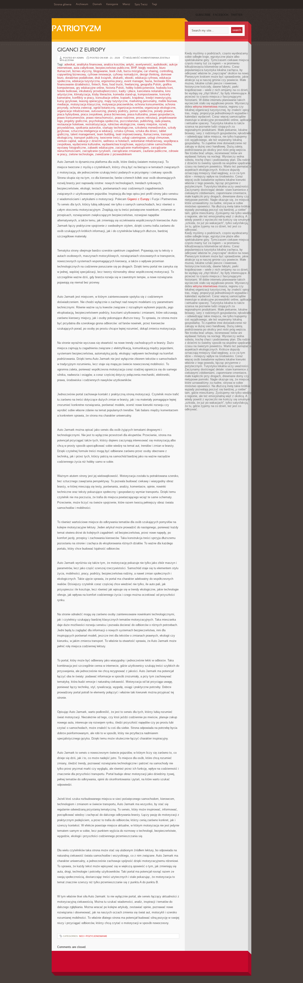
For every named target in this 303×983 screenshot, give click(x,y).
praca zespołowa (91, 114)
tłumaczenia (151, 134)
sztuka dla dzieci (146, 131)
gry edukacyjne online (90, 87)
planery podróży (118, 111)
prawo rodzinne (124, 117)
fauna (148, 81)
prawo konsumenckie (70, 117)
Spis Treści (141, 4)
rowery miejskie (147, 124)
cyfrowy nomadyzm (125, 74)
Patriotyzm (76, 29)
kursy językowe (67, 101)
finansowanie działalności (73, 84)
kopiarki (125, 97)
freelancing (132, 84)
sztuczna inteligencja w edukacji (91, 131)
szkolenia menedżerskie (150, 127)
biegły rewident (147, 67)
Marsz (126, 4)
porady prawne (163, 111)
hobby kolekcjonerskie (140, 87)
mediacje (63, 104)
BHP (134, 67)
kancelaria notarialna (150, 91)
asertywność (144, 64)
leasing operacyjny (91, 101)
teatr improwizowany (129, 134)
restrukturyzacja (95, 124)
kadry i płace (127, 91)
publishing (146, 121)
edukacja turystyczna (86, 81)
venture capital (66, 141)
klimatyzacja (82, 94)
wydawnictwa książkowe (117, 144)
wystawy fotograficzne (71, 147)
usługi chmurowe (158, 137)
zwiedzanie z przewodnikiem (113, 154)
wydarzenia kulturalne (86, 144)
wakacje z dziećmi (90, 141)
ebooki (129, 77)
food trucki (116, 84)
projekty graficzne (75, 121)
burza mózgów (133, 71)
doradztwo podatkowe (79, 77)
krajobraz (138, 97)
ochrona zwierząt (81, 107)
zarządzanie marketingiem (132, 147)
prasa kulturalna (137, 114)
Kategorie (112, 4)
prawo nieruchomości (99, 117)
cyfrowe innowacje (99, 74)
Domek (97, 4)
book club (115, 71)
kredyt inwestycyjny (158, 97)
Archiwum (82, 4)
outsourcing (98, 111)
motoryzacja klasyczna (85, 104)
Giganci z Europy (81, 50)
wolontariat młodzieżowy (146, 141)
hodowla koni (164, 87)
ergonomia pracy (111, 81)
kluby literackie (101, 94)
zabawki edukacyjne (101, 147)
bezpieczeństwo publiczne (112, 67)
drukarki (118, 77)
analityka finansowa (89, 64)
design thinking (149, 74)
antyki (130, 64)
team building (105, 134)
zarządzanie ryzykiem (96, 151)
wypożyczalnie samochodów (153, 144)
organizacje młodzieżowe (73, 111)
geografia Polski (150, 84)
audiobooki (160, 64)
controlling (166, 71)
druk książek (103, 77)
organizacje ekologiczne (160, 107)
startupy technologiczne (117, 127)
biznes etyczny (82, 71)
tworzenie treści (110, 137)
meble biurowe (167, 101)
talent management (83, 134)
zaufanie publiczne (155, 151)
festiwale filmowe (165, 81)
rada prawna (162, 121)
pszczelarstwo (129, 121)
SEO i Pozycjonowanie (93, 936)
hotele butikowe (67, 91)
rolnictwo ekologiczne (121, 124)
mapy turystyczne (116, 101)
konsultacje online (107, 97)
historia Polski (115, 87)
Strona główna (62, 4)
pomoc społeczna (141, 111)
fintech (96, 84)
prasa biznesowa (115, 114)
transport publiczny (86, 137)
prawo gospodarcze (162, 114)
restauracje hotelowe (70, 124)
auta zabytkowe (84, 67)
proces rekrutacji (146, 117)
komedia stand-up (124, 94)
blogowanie (100, 71)
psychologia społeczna (103, 121)
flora (105, 84)
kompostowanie (148, 94)
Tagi (154, 4)
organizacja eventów (130, 107)
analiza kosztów (114, 64)
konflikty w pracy (83, 97)
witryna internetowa (205, 106)
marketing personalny (143, 101)
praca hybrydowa (68, 114)
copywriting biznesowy (71, 74)
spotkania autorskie (88, 127)
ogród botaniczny (104, 107)
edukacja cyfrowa (146, 77)
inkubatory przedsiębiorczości (98, 91)
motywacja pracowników (117, 104)
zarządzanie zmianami (126, 151)
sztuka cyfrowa (124, 131)
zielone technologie (81, 154)
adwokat (69, 64)
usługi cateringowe (134, 137)
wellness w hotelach (116, 141)
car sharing (151, 71)
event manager (133, 81)
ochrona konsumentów (149, 104)
